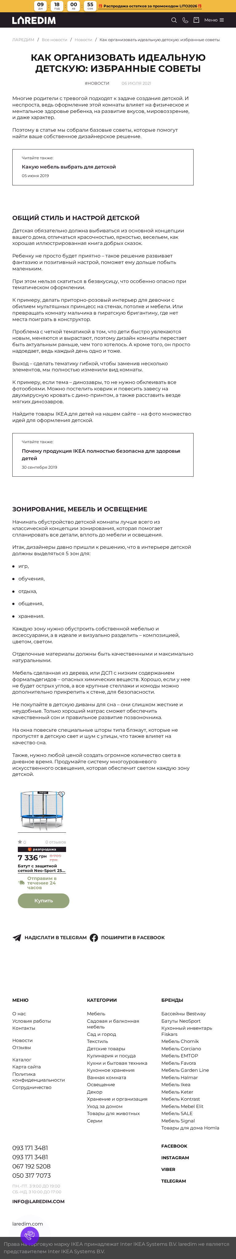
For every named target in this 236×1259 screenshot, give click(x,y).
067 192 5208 (31, 1166)
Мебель (96, 1014)
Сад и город (101, 1034)
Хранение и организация (117, 1099)
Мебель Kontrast (180, 1099)
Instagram (175, 1157)
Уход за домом (105, 1106)
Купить (43, 901)
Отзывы (21, 1047)
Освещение (101, 1084)
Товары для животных (113, 1113)
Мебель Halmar (179, 1077)
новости (98, 83)
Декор (94, 1092)
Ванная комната (106, 1077)
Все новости (54, 39)
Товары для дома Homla (190, 1128)
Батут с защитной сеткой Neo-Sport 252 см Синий (41, 869)
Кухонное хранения (111, 1070)
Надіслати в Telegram (56, 937)
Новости (83, 39)
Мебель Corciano (181, 1049)
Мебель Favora (178, 1063)
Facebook (174, 1146)
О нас (19, 1014)
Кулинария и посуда (111, 1056)
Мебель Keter (177, 1092)
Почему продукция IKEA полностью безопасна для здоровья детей (101, 454)
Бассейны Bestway (183, 1014)
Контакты (23, 1028)
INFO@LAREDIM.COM (38, 1201)
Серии (94, 1121)
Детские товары (106, 1049)
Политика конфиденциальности (38, 1077)
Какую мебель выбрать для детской (69, 167)
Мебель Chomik (180, 1041)
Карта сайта (26, 1067)
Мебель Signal (178, 1121)
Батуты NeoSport (181, 1021)
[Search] (174, 20)
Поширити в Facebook (133, 937)
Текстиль (97, 1041)
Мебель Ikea (176, 1084)
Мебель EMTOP (179, 1056)
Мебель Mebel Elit (182, 1106)
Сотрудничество (32, 1087)
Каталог (21, 1060)
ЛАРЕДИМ (23, 39)
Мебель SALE (177, 1113)
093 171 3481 (30, 1148)
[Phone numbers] (185, 20)
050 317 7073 (31, 1175)
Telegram (173, 1181)
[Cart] (196, 20)
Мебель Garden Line (185, 1070)
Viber (168, 1169)
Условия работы (31, 1021)
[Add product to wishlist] (62, 794)
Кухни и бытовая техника (117, 1063)
